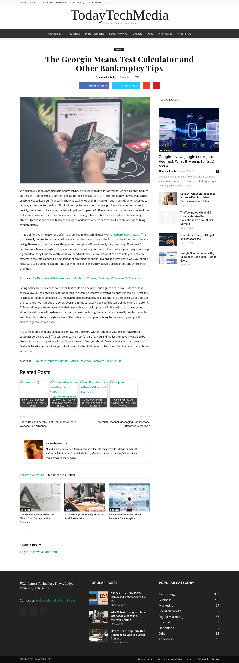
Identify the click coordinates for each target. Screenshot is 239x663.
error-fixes (166, 639)
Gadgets (137, 33)
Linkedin (190, 659)
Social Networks (118, 33)
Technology (54, 33)
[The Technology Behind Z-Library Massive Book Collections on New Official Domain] (168, 217)
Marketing (166, 605)
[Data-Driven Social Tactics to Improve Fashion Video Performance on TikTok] (168, 198)
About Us (34, 2)
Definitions (166, 628)
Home (23, 2)
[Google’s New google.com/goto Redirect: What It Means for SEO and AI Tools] (189, 130)
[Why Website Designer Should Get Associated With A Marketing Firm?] (98, 616)
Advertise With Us (172, 659)
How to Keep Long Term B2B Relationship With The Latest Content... (128, 635)
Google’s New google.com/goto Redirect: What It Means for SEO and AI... (186, 161)
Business (74, 33)
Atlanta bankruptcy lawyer (123, 234)
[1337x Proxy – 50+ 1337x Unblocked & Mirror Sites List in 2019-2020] (98, 598)
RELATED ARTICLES (32, 475)
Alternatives (165, 33)
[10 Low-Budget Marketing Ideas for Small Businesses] (84, 497)
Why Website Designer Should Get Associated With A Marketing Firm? (129, 616)
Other (163, 633)
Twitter (215, 659)
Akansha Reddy (108, 77)
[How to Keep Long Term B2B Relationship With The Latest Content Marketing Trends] (98, 635)
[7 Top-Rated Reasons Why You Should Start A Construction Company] (40, 497)
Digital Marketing (94, 33)
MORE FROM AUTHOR (62, 475)
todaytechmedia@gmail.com (55, 600)
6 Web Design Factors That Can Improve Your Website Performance (48, 424)
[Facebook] (23, 611)
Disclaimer (61, 2)
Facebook (203, 659)
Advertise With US (96, 2)
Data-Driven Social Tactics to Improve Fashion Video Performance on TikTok (197, 197)
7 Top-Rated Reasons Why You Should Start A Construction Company (37, 518)
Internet (164, 622)
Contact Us (47, 2)
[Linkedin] (33, 611)
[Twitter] (43, 611)
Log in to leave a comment (38, 552)
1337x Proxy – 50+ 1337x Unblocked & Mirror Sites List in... (128, 597)
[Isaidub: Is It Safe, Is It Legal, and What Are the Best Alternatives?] (168, 239)
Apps (150, 33)
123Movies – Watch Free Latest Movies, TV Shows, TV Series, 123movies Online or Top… (88, 278)
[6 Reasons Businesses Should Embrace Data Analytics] (129, 497)
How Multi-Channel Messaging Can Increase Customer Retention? (123, 424)
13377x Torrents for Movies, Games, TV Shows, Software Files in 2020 (77, 360)
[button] (214, 33)
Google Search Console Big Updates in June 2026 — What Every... (198, 257)
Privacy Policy (77, 2)
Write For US (184, 33)
